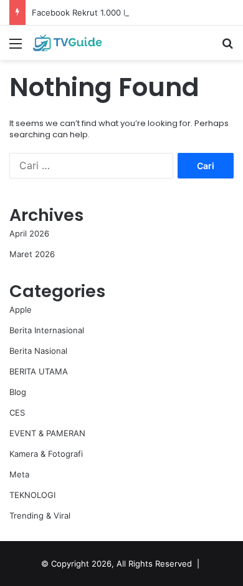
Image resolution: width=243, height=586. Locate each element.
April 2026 (29, 233)
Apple (20, 310)
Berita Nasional (38, 351)
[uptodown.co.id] (81, 42)
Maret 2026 (32, 254)
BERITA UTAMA (38, 371)
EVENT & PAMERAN (47, 433)
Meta (19, 474)
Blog (17, 392)
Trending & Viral (39, 515)
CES (17, 413)
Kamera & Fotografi (46, 454)
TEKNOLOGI (32, 495)
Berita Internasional (46, 330)
